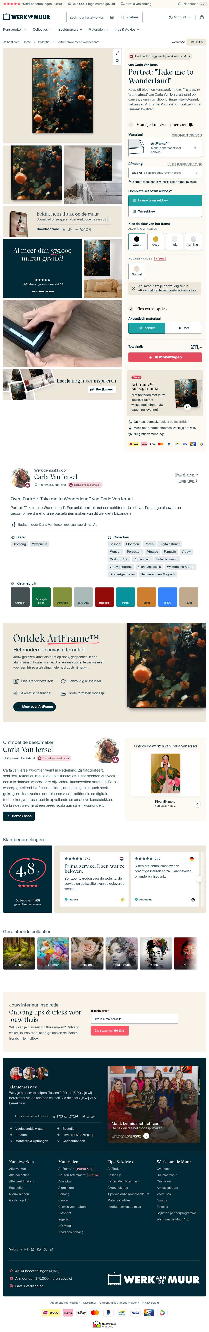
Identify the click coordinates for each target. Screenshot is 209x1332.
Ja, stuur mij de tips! (110, 1030)
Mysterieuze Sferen (180, 567)
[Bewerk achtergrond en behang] (117, 60)
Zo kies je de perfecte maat (184, 164)
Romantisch (142, 559)
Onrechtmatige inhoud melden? (119, 1302)
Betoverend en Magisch (158, 574)
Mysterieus (39, 544)
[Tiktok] (52, 1249)
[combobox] (87, 17)
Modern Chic (119, 559)
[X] (45, 1249)
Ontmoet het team (126, 1136)
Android (85, 229)
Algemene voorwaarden (65, 1302)
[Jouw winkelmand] (202, 17)
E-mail (91, 1116)
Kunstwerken (12, 29)
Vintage (152, 552)
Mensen (115, 552)
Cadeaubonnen (74, 1141)
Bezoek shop (185, 474)
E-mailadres (100, 1010)
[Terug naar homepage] (26, 16)
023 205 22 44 (67, 1116)
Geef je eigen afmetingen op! (164, 182)
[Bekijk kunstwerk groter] (117, 53)
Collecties (40, 29)
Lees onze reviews (42, 291)
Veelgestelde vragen (30, 1129)
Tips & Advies (125, 29)
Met (186, 328)
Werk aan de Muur (174, 1162)
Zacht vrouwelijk (149, 567)
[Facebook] (39, 1249)
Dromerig (19, 544)
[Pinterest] (32, 1249)
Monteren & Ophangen (32, 1141)
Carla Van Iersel (146, 65)
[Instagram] (26, 1249)
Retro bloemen (167, 559)
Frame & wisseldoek (153, 200)
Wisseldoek (146, 211)
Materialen (96, 29)
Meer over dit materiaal (187, 135)
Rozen (149, 544)
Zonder (149, 328)
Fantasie (170, 552)
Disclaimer (89, 1302)
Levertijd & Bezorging (78, 1135)
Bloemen (132, 544)
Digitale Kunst (169, 544)
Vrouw (186, 552)
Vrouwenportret (121, 567)
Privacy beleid (150, 1302)
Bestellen (69, 1129)
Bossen (115, 544)
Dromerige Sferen (122, 574)
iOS (69, 229)
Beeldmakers (68, 29)
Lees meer (187, 481)
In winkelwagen (168, 357)
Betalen (21, 1135)
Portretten (134, 552)
